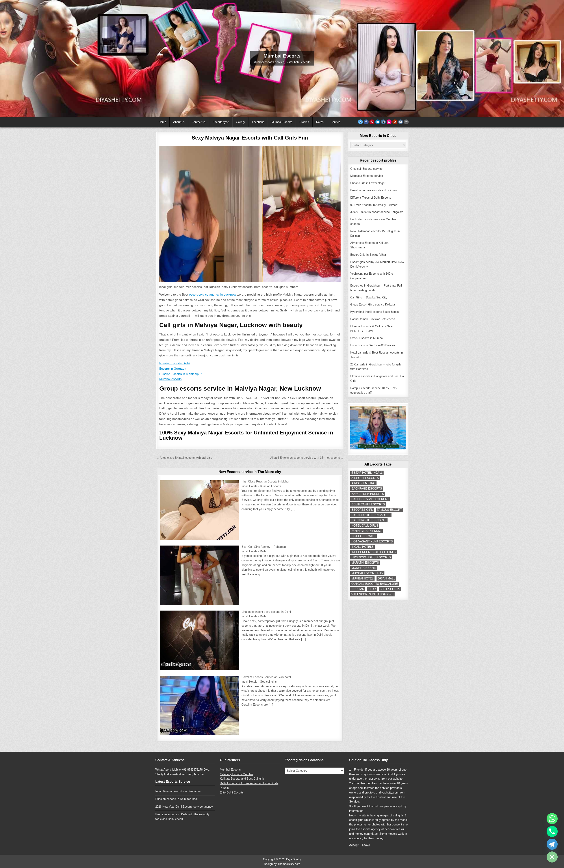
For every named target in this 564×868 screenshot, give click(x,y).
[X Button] (360, 121)
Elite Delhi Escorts (232, 792)
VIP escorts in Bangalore (372, 594)
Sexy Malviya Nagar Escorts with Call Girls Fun (250, 138)
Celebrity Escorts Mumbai (236, 774)
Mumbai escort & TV (367, 573)
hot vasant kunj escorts (372, 541)
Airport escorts (365, 478)
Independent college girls (373, 552)
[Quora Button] (394, 121)
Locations (258, 122)
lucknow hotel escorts (371, 557)
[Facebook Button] (366, 121)
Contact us (199, 122)
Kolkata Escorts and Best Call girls (242, 778)
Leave (366, 845)
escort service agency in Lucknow (212, 294)
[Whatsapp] (552, 818)
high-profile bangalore (370, 515)
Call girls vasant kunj (370, 499)
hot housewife (363, 536)
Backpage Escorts (366, 488)
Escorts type (221, 122)
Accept (353, 845)
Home (162, 122)
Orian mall (386, 578)
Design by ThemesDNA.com (282, 864)
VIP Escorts (390, 589)
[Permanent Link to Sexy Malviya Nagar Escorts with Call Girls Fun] (250, 214)
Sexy (372, 589)
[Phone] (552, 831)
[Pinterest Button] (371, 121)
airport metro (363, 483)
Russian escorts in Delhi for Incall (176, 799)
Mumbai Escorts (281, 122)
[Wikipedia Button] (406, 121)
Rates (320, 122)
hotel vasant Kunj (366, 531)
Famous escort (389, 509)
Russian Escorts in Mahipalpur (180, 374)
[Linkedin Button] (377, 121)
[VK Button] (400, 121)
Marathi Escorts (365, 562)
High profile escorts (368, 520)
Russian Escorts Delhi (174, 363)
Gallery (240, 122)
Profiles (304, 122)
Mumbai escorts (170, 379)
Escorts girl (362, 509)
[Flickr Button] (389, 121)
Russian (357, 589)
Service (335, 122)
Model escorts (363, 568)
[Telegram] (552, 844)
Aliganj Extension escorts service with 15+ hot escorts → (307, 457)
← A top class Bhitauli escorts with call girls (184, 457)
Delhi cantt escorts (368, 504)
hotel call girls (364, 525)
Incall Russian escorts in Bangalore (177, 791)
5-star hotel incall (366, 472)
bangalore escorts (367, 493)
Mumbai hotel (362, 578)
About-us (179, 122)
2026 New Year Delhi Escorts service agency (184, 806)
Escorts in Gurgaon (172, 368)
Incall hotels (362, 546)
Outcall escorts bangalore (374, 583)
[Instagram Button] (383, 121)
